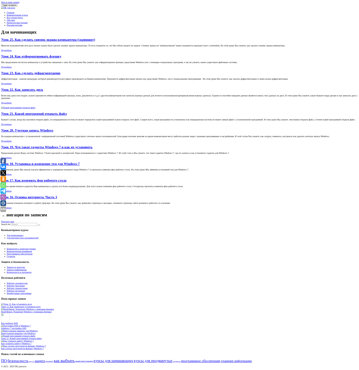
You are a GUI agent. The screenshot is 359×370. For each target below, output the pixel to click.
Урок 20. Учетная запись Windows (27, 130)
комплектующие (84, 361)
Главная (10, 12)
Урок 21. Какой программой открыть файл (34, 113)
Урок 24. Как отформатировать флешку (31, 56)
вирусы (31, 361)
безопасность (18, 361)
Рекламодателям (14, 25)
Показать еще (7, 221)
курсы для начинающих (113, 360)
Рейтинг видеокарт (16, 291)
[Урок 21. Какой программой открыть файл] (18, 107)
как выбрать (64, 360)
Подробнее (6, 50)
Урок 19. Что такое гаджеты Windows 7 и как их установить (47, 147)
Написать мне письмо (17, 22)
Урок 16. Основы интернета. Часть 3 (29, 197)
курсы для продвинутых (153, 361)
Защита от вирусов (16, 267)
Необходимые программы (19, 293)
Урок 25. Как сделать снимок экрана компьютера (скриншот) (48, 39)
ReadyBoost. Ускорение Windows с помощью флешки (26, 312)
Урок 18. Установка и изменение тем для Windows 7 (40, 164)
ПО (4, 360)
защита (39, 361)
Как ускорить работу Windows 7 (16, 343)
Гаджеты (11, 256)
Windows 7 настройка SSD (13, 328)
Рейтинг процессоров (17, 288)
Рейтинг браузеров (16, 286)
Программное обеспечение (20, 254)
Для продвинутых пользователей (22, 238)
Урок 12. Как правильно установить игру (21, 307)
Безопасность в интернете (19, 272)
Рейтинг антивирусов (17, 283)
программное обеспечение (200, 361)
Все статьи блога (15, 17)
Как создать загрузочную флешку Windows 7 (22, 348)
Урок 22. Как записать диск (22, 89)
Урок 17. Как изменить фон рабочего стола (33, 180)
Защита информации (17, 270)
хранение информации (236, 361)
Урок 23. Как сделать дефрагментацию (30, 73)
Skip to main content (10, 2)
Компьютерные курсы (17, 15)
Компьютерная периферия (19, 251)
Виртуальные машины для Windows (18, 333)
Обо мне (11, 20)
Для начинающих (15, 235)
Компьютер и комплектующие (21, 249)
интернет (49, 361)
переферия (176, 361)
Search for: (6, 224)
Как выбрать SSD (9, 323)
